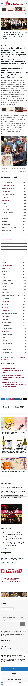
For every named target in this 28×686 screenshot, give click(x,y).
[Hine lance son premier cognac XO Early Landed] (14, 463)
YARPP (10, 391)
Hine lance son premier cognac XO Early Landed (14, 471)
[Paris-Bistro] (14, 3)
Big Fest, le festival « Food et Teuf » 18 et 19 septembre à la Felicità (16, 544)
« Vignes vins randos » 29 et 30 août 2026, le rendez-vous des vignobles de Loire (16, 533)
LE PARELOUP (5, 301)
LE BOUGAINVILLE (6, 191)
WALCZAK (17, 295)
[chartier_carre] (11, 588)
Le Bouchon (4, 500)
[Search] (26, 3)
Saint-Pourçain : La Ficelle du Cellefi (12, 375)
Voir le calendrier (5, 548)
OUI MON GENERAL (7, 239)
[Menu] (2, 3)
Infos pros (25, 41)
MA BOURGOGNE (6, 200)
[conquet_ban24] (14, 11)
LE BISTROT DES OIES (7, 266)
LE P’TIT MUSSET (6, 310)
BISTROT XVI (5, 307)
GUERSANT (6, 316)
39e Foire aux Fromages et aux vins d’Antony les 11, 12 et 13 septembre (14, 539)
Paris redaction (6, 41)
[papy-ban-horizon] (14, 594)
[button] (26, 653)
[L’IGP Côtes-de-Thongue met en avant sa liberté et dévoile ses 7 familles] (14, 424)
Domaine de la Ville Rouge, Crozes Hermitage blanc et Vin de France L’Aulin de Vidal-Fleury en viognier (14, 452)
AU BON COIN (5, 331)
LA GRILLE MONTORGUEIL (8, 185)
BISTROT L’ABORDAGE (7, 242)
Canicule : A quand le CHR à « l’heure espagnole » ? (12, 497)
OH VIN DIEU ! (5, 245)
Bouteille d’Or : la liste (9, 368)
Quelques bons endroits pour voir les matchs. (12, 558)
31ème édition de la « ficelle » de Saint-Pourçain (13, 561)
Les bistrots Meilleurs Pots (10, 382)
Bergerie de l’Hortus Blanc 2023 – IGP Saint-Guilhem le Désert (7, 408)
